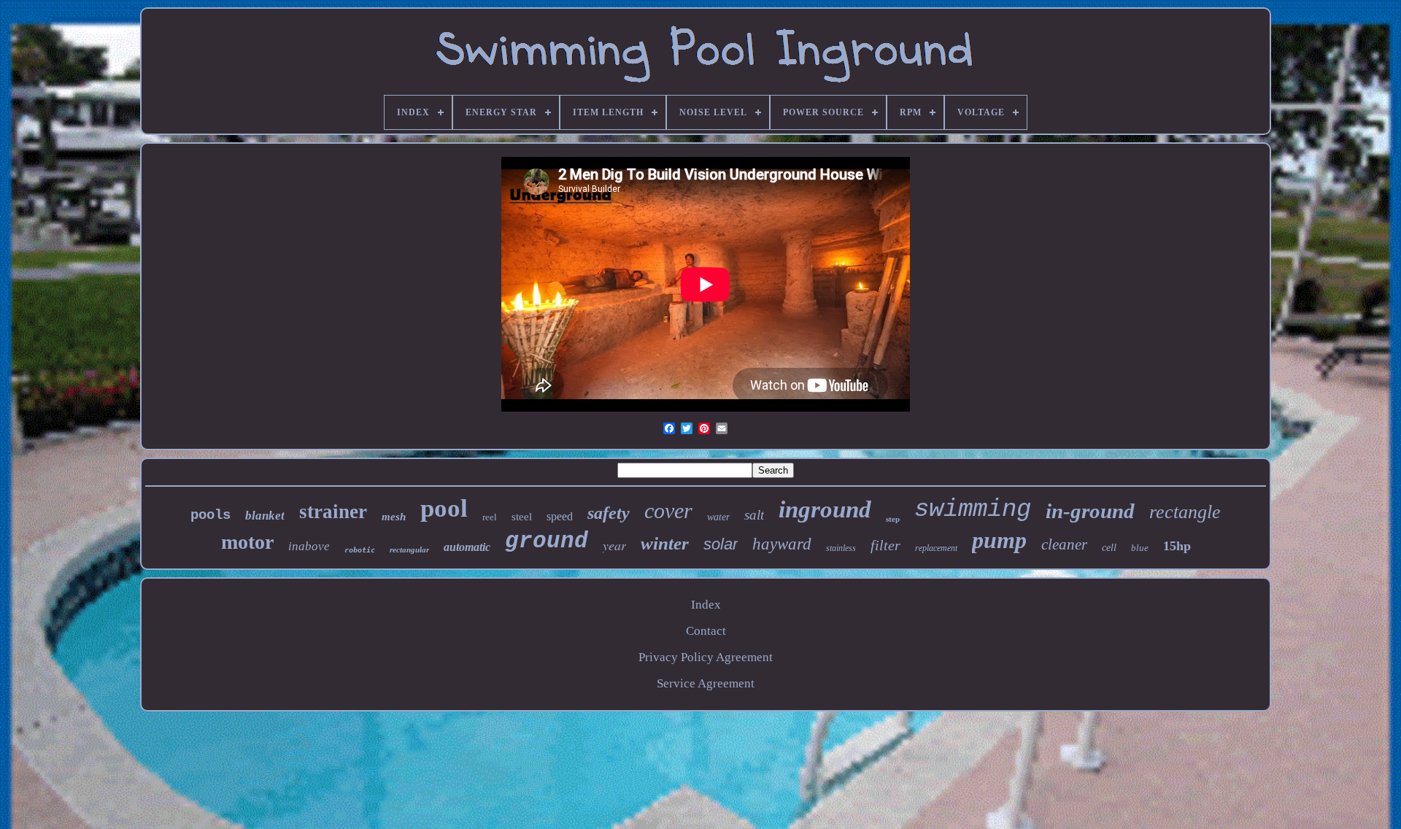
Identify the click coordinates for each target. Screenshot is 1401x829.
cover (668, 510)
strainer (333, 512)
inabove (309, 546)
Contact (706, 631)
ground (546, 541)
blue (1140, 547)
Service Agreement (705, 683)
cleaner (1064, 544)
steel (522, 517)
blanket (265, 516)
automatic (467, 547)
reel (489, 517)
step (893, 518)
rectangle (1185, 512)
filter (885, 545)
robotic (359, 550)
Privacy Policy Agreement (705, 657)
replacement (936, 548)
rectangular (409, 549)
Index (706, 605)
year (614, 545)
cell (1109, 547)
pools (210, 515)
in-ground (1090, 511)
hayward (781, 544)
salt (754, 515)
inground (825, 509)
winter (665, 543)
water (718, 517)
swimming (972, 509)
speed (560, 516)
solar (720, 544)
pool (444, 508)
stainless (841, 548)
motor (247, 542)
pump (999, 540)
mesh (394, 517)
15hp (1177, 546)
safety (608, 513)
